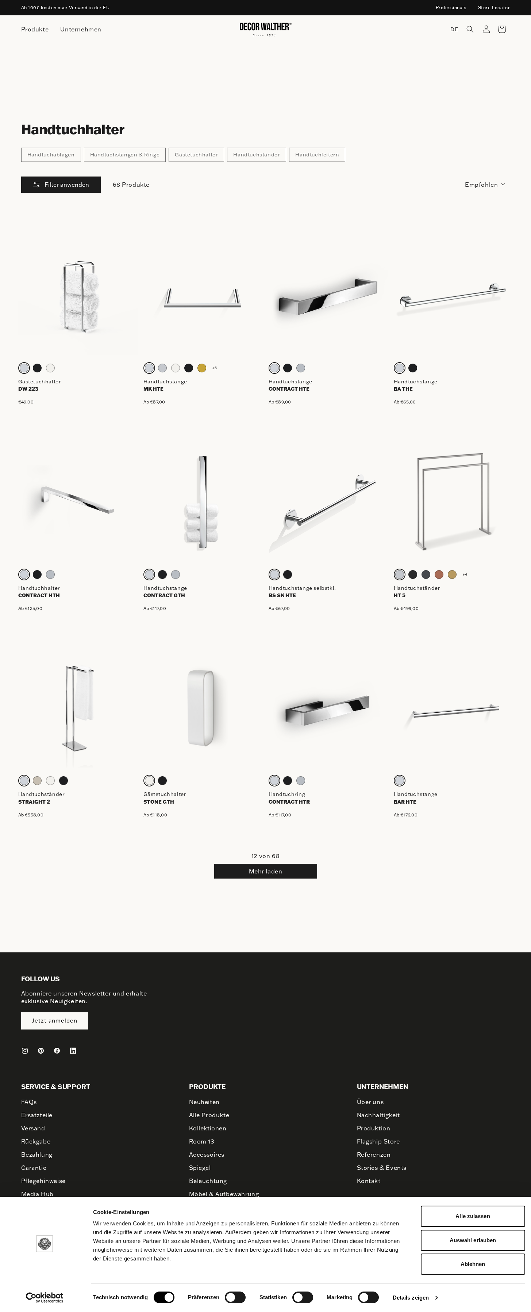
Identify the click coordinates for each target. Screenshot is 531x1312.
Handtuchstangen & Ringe (125, 154)
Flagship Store (378, 1141)
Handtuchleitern (317, 154)
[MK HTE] (203, 295)
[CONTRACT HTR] (328, 707)
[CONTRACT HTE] (328, 295)
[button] (470, 29)
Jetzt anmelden (54, 1020)
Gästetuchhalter (196, 154)
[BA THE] (453, 295)
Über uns (370, 1102)
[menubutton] (35, 29)
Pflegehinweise (43, 1180)
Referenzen (374, 1154)
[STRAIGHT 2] (78, 707)
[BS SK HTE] (328, 501)
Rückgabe (36, 1141)
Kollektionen (208, 1128)
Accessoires (207, 1154)
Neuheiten (204, 1102)
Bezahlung (37, 1154)
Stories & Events (382, 1167)
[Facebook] (57, 1050)
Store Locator (494, 7)
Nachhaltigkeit (378, 1115)
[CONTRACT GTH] (203, 501)
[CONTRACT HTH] (78, 501)
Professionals (451, 7)
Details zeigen (411, 1297)
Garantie (34, 1167)
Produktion (373, 1128)
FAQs (29, 1102)
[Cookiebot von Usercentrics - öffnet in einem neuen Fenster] (44, 1297)
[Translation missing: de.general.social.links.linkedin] (73, 1050)
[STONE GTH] (203, 707)
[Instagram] (24, 1050)
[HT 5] (453, 501)
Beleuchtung (208, 1180)
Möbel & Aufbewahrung (224, 1194)
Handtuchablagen (51, 154)
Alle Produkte (209, 1115)
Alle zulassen (472, 1216)
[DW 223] (78, 295)
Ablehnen (473, 1264)
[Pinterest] (41, 1050)
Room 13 (202, 1141)
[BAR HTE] (453, 707)
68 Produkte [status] (131, 184)
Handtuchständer (256, 154)
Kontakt (369, 1180)
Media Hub (37, 1194)
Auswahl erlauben (473, 1240)
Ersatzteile (37, 1115)
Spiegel (200, 1167)
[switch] (235, 1297)
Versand (33, 1128)
